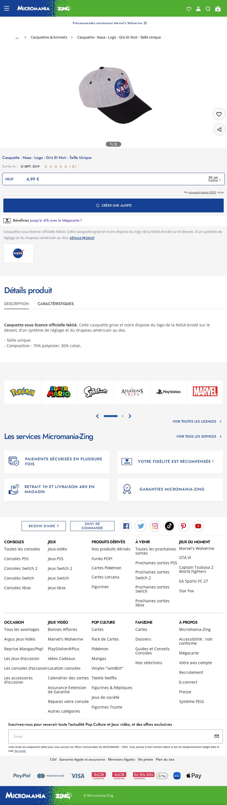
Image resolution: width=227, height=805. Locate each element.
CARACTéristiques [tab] (56, 303)
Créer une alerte (117, 205)
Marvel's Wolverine (196, 548)
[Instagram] (155, 526)
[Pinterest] (184, 526)
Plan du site (165, 759)
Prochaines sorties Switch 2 (152, 574)
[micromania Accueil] (44, 8)
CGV (53, 759)
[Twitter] (140, 526)
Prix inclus (204, 192)
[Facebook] (126, 526)
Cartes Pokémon (107, 567)
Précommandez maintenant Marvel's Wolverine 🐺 (110, 23)
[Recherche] (208, 10)
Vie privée (145, 759)
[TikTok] (169, 526)
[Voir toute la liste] (189, 9)
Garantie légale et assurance (82, 759)
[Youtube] (198, 526)
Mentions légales (121, 759)
